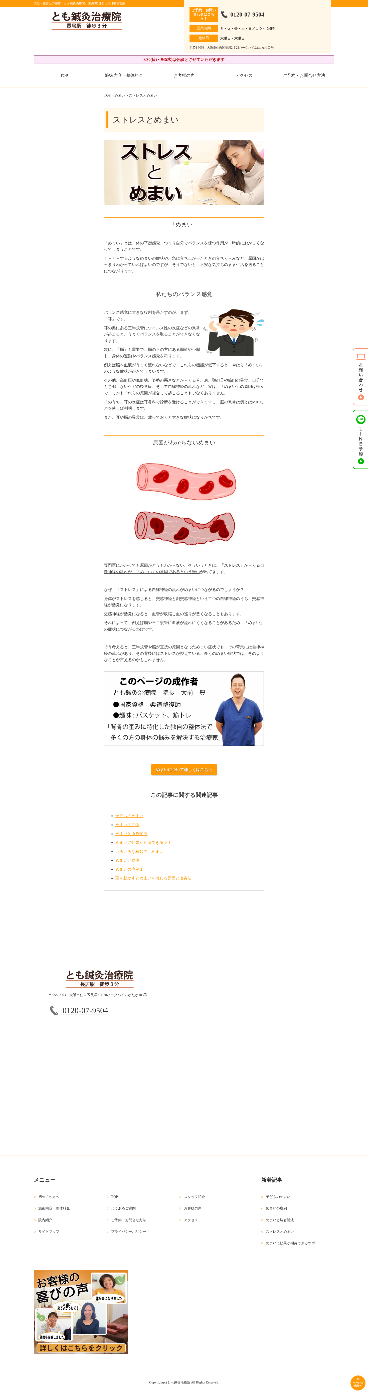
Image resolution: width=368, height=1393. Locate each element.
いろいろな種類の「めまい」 (141, 851)
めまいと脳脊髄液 (131, 834)
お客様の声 (184, 75)
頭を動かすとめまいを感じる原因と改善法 (153, 878)
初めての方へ (48, 1197)
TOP (64, 75)
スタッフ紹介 (194, 1197)
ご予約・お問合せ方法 (304, 75)
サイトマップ (48, 1231)
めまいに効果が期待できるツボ (143, 842)
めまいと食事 (127, 860)
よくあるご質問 (123, 1208)
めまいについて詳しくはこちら (184, 769)
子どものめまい (129, 816)
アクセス (244, 75)
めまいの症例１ (129, 869)
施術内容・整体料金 (124, 75)
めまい (119, 95)
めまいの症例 (127, 825)
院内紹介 (45, 1220)
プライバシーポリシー (128, 1231)
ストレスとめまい (280, 1231)
